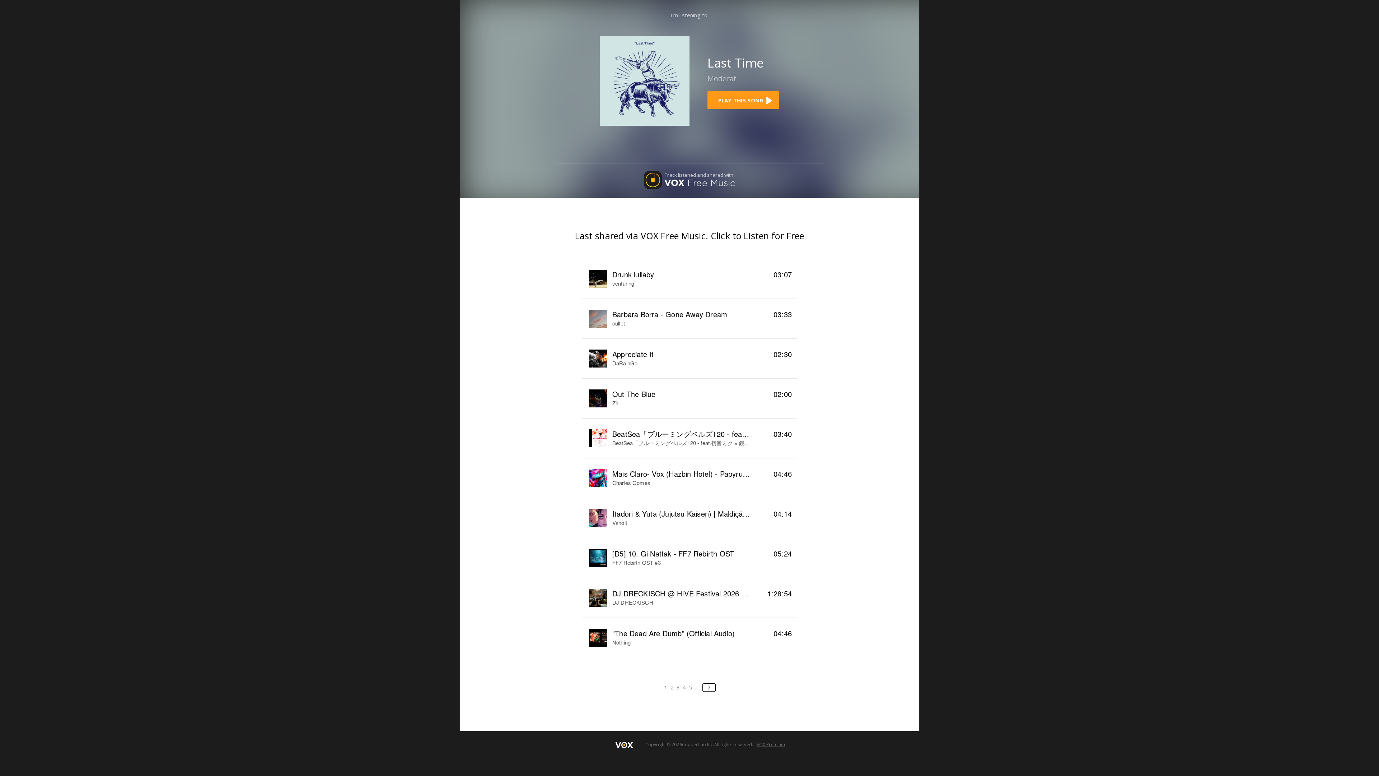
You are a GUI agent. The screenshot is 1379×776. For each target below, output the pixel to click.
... (697, 687)
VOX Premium (771, 745)
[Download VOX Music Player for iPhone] (645, 80)
